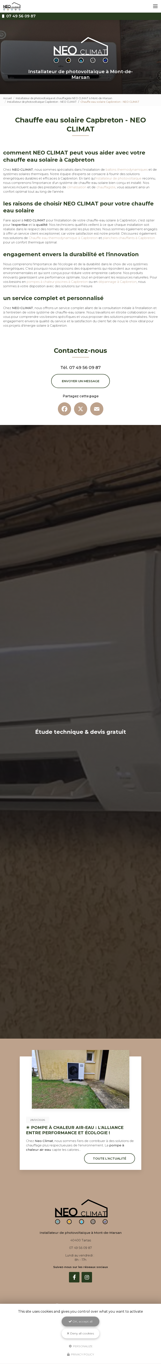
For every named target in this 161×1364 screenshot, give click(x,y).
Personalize (82, 1346)
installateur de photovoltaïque (118, 178)
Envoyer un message (80, 381)
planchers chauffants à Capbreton (129, 238)
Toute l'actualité (109, 1158)
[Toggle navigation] (155, 6)
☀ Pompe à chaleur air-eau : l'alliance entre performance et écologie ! (74, 1130)
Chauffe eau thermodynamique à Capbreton (63, 238)
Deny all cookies (81, 1333)
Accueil (7, 98)
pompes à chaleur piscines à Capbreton (57, 282)
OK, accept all (82, 1321)
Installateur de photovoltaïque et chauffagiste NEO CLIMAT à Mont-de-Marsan (64, 98)
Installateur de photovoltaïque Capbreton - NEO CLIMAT (42, 101)
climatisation (76, 187)
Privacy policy (82, 1354)
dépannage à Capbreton (117, 282)
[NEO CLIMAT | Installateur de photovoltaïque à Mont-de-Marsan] (12, 6)
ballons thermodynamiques (127, 169)
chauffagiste (106, 187)
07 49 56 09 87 (20, 16)
